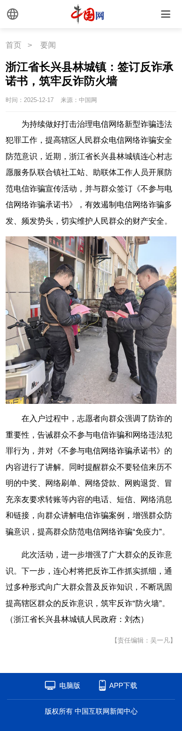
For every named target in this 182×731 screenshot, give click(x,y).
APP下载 (123, 685)
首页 (13, 45)
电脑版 (69, 685)
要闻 (48, 45)
